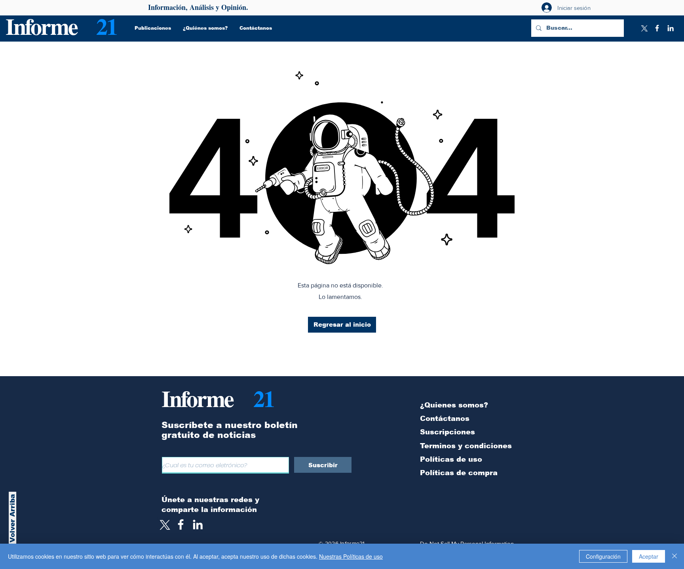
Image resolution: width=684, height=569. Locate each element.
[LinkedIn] (670, 28)
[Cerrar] (674, 556)
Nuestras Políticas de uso (351, 556)
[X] (643, 28)
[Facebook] (657, 28)
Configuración (603, 556)
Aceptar (648, 556)
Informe (41, 26)
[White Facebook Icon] (181, 524)
